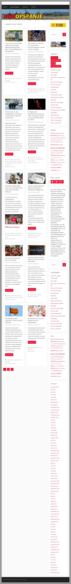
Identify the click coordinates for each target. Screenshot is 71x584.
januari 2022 (54, 509)
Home (5, 7)
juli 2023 (53, 463)
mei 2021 (53, 529)
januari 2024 (54, 448)
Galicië (55, 150)
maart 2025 (54, 430)
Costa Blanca (57, 141)
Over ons (25, 7)
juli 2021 (53, 524)
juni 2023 (53, 465)
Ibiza (58, 152)
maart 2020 (54, 565)
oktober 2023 (54, 455)
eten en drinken (58, 148)
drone (53, 144)
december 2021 (55, 511)
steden (56, 162)
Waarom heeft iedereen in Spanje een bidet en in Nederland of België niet (36, 188)
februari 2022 (54, 506)
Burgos (52, 137)
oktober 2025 (54, 412)
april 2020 (53, 562)
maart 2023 (54, 473)
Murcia (60, 157)
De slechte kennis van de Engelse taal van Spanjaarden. (35, 320)
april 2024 (53, 443)
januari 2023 (54, 478)
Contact (33, 7)
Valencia (53, 167)
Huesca (55, 152)
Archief (53, 63)
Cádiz (61, 141)
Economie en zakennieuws (58, 77)
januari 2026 (54, 404)
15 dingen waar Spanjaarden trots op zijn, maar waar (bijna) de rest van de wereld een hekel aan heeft (36, 115)
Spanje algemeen (13, 161)
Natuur (6, 161)
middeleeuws (56, 157)
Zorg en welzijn (55, 122)
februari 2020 (54, 567)
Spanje (53, 162)
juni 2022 (53, 496)
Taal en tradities (14, 163)
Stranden (53, 105)
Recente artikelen (55, 60)
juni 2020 (53, 557)
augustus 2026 (55, 387)
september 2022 (55, 488)
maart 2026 (54, 399)
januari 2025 (54, 435)
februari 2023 (54, 476)
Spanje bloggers (14, 7)
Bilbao (63, 135)
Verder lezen (9, 73)
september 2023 (55, 458)
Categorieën (54, 57)
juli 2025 (53, 420)
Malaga (58, 155)
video (58, 167)
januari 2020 (54, 570)
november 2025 (55, 410)
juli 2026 (53, 389)
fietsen (52, 150)
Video (6, 237)
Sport (52, 100)
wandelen (54, 170)
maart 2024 (54, 445)
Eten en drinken (37, 157)
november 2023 (55, 453)
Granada (59, 150)
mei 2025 (53, 425)
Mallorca (62, 155)
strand (52, 164)
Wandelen (53, 115)
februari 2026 (54, 402)
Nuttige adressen (55, 95)
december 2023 (55, 450)
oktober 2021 (54, 516)
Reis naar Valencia (14, 227)
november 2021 (55, 514)
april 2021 (53, 532)
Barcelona (54, 135)
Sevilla (62, 160)
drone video (59, 144)
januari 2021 (54, 539)
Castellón (57, 139)
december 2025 (55, 407)
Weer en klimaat (55, 117)
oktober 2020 (54, 547)
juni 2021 (53, 526)
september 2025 (55, 415)
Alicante (53, 133)
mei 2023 (53, 468)
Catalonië (61, 139)
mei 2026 (53, 394)
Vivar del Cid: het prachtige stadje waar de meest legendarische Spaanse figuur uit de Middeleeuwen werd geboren (13, 47)
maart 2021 (54, 534)
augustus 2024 (54, 438)
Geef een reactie (11, 82)
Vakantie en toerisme (38, 90)
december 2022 (55, 481)
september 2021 (55, 519)
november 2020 (55, 544)
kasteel (61, 152)
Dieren (18, 159)
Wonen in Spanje (36, 235)
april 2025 (53, 427)
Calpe (54, 137)
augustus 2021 (54, 521)
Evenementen (31, 159)
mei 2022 (53, 498)
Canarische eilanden (60, 137)
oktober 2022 (54, 486)
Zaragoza (59, 170)
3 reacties (32, 351)
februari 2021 (54, 537)
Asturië (62, 133)
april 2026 (53, 397)
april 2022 (53, 501)
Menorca (52, 157)
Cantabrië (53, 140)
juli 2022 (53, 493)
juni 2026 (53, 392)
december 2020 (55, 542)
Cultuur (8, 78)
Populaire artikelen (55, 66)
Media (52, 89)
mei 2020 (53, 559)
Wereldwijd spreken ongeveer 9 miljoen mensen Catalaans (14, 320)
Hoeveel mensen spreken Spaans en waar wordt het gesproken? (36, 259)
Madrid (53, 155)
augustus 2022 (54, 491)
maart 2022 (54, 504)
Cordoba (52, 141)
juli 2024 (53, 440)
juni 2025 (53, 422)
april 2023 (53, 471)
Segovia (58, 160)
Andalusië (58, 133)
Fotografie (53, 87)
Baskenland (59, 135)
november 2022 (55, 483)
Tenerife (61, 164)
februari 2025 (54, 432)
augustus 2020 (55, 552)
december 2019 (55, 572)
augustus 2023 (54, 460)
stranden (56, 164)
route (56, 160)
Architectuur (10, 159)
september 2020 (55, 549)
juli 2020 (53, 554)
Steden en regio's (15, 78)
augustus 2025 (54, 417)
